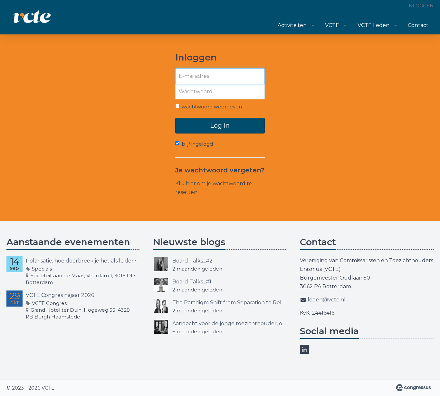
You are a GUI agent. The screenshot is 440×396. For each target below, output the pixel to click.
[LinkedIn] (304, 349)
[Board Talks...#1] (161, 285)
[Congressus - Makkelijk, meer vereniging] (413, 387)
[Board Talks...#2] (161, 264)
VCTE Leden (373, 25)
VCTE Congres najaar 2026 (60, 295)
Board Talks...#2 (192, 261)
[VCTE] (32, 17)
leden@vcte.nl (327, 300)
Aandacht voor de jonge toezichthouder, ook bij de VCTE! (229, 323)
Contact (418, 25)
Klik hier (185, 183)
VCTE (332, 25)
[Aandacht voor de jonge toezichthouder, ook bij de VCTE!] (161, 327)
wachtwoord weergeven (212, 107)
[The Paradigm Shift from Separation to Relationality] (161, 306)
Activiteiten (292, 25)
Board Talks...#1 (191, 282)
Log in (220, 125)
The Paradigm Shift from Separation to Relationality (229, 302)
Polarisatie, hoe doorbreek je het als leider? (81, 261)
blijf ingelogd (197, 144)
